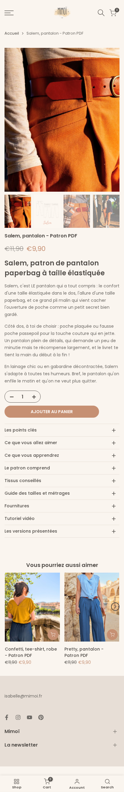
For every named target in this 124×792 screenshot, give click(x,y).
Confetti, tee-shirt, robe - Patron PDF (31, 652)
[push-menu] (9, 13)
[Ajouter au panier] (53, 634)
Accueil (12, 33)
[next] (115, 606)
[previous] (9, 606)
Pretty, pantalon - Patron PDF (84, 652)
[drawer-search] (101, 12)
